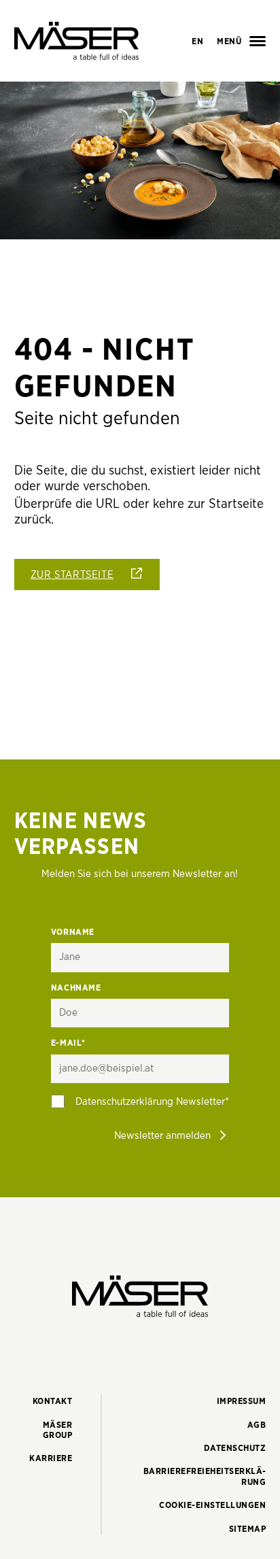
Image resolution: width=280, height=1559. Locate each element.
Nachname (76, 988)
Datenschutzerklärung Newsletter (150, 1102)
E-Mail (68, 1043)
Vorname (72, 932)
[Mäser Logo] (76, 41)
